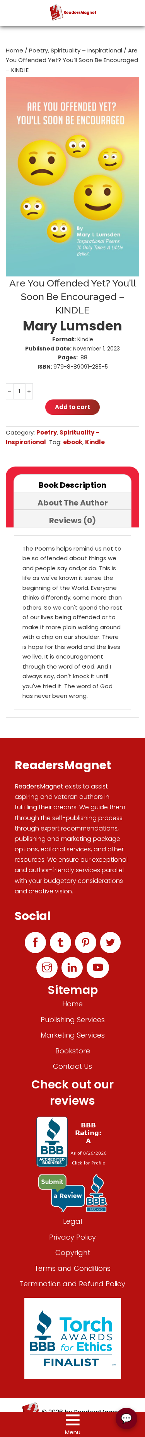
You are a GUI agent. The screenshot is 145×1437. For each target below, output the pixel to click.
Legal (72, 1221)
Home (14, 50)
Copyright (72, 1252)
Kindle (95, 442)
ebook (72, 442)
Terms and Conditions (72, 1268)
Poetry (38, 50)
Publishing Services (73, 1019)
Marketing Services (73, 1035)
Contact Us (72, 1066)
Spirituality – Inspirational (86, 50)
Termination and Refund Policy (72, 1284)
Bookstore (72, 1051)
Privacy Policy (72, 1237)
